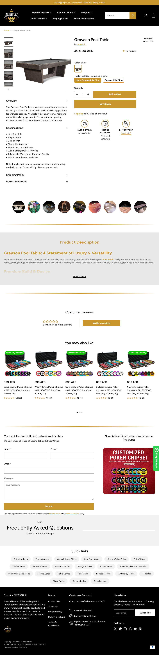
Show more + (79, 276)
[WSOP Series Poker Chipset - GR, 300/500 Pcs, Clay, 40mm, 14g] (48, 364)
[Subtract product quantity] (77, 94)
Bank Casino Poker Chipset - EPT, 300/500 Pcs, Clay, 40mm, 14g (18, 390)
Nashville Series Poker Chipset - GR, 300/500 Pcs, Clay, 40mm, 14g (139, 390)
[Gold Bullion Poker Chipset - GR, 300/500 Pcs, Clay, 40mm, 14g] (79, 364)
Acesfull (81, 44)
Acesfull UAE (26, 641)
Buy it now (105, 103)
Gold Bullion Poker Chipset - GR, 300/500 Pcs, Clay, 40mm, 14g (79, 390)
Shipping (78, 113)
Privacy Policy (55, 513)
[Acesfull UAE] (11, 15)
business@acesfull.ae (85, 616)
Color (80, 63)
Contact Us (54, 601)
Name (7, 449)
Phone (55, 449)
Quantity (78, 87)
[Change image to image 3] (8, 64)
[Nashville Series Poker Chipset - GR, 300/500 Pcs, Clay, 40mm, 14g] (141, 364)
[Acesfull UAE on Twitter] (115, 629)
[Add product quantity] (88, 94)
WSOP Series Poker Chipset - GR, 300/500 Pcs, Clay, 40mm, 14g (48, 390)
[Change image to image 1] (8, 42)
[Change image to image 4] (8, 75)
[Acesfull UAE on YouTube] (135, 629)
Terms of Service (72, 513)
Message (8, 478)
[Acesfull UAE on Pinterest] (120, 629)
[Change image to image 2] (8, 53)
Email (7, 463)
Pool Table (107, 259)
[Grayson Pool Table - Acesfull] (43, 64)
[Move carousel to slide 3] (81, 412)
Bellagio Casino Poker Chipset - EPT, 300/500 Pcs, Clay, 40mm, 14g (108, 390)
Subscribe (145, 612)
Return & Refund (56, 617)
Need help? (126, 133)
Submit (49, 506)
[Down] (8, 89)
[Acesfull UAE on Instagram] (125, 629)
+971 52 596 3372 (83, 610)
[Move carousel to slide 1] (77, 412)
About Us (53, 606)
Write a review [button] (101, 323)
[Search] (132, 15)
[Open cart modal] (154, 16)
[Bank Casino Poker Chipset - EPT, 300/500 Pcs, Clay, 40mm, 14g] (18, 364)
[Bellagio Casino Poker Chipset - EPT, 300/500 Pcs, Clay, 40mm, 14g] (110, 364)
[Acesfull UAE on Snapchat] (130, 629)
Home (6, 30)
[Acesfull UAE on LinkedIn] (140, 629)
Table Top (91, 76)
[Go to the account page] (146, 16)
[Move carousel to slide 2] (79, 412)
